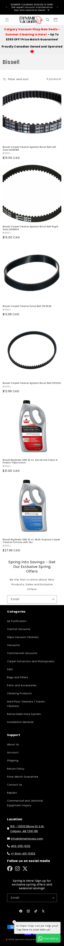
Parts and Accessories (22, 685)
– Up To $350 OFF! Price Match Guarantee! (32, 34)
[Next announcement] (57, 7)
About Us (13, 744)
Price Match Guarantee (22, 776)
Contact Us (14, 784)
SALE (10, 669)
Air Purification (17, 621)
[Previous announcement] (6, 7)
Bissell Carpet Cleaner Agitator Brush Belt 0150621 (32, 383)
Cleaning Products (19, 693)
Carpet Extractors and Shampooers (30, 661)
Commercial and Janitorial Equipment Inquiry (25, 803)
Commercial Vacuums (22, 653)
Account (12, 752)
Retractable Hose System (24, 714)
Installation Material (20, 722)
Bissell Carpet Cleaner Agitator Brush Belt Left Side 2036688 (29, 148)
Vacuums (13, 645)
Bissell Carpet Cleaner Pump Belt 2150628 (27, 306)
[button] (7, 20)
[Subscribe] (53, 599)
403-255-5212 (20, 846)
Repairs (12, 793)
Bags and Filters (17, 677)
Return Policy (16, 768)
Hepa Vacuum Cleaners (23, 637)
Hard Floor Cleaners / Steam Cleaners (26, 704)
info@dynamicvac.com (27, 838)
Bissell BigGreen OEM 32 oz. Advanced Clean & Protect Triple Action (30, 461)
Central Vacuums (19, 629)
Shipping (12, 760)
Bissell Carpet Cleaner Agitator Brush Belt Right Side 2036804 (30, 228)
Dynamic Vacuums (25, 939)
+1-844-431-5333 (23, 853)
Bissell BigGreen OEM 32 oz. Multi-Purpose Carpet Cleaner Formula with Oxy (31, 541)
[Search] (48, 20)
